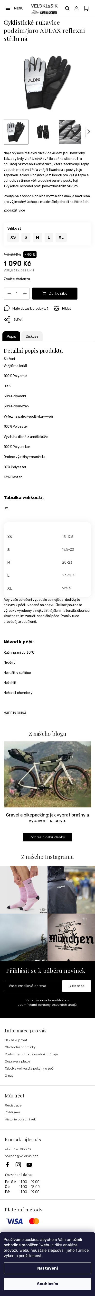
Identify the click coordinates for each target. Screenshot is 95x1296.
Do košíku (58, 293)
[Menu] (14, 8)
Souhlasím (47, 1284)
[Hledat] (67, 8)
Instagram (21, 1164)
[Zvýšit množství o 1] (25, 294)
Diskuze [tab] (32, 336)
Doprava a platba (18, 1061)
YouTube (29, 1164)
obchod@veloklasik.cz (21, 1156)
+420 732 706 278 (18, 1149)
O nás (9, 1075)
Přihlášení (12, 1112)
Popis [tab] (11, 336)
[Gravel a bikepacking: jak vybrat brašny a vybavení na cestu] (47, 774)
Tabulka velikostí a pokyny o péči (30, 1068)
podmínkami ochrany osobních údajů (47, 1004)
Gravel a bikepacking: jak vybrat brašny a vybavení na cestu (47, 817)
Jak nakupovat (16, 1040)
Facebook (10, 1164)
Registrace (13, 1105)
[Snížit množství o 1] (9, 294)
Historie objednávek (20, 1119)
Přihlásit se (76, 986)
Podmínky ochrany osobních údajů (31, 1054)
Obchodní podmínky (20, 1047)
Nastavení (47, 1268)
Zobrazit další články (47, 837)
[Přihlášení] (77, 8)
